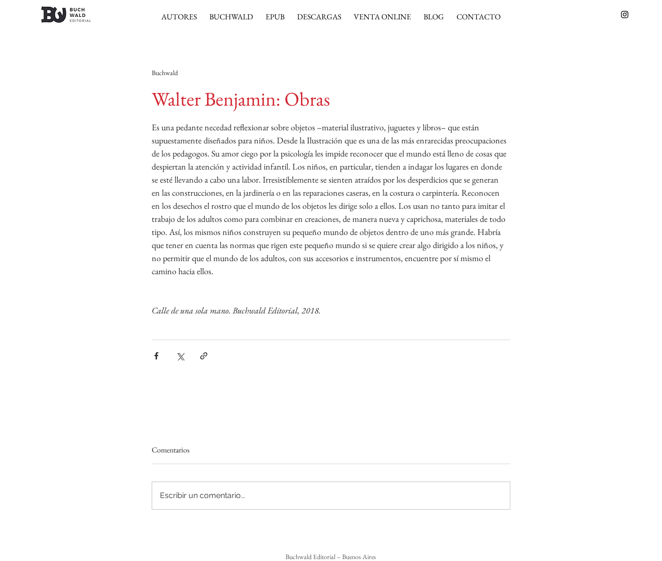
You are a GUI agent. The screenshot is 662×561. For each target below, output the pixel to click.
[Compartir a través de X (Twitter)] (180, 355)
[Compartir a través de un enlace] (203, 355)
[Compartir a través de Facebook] (156, 355)
